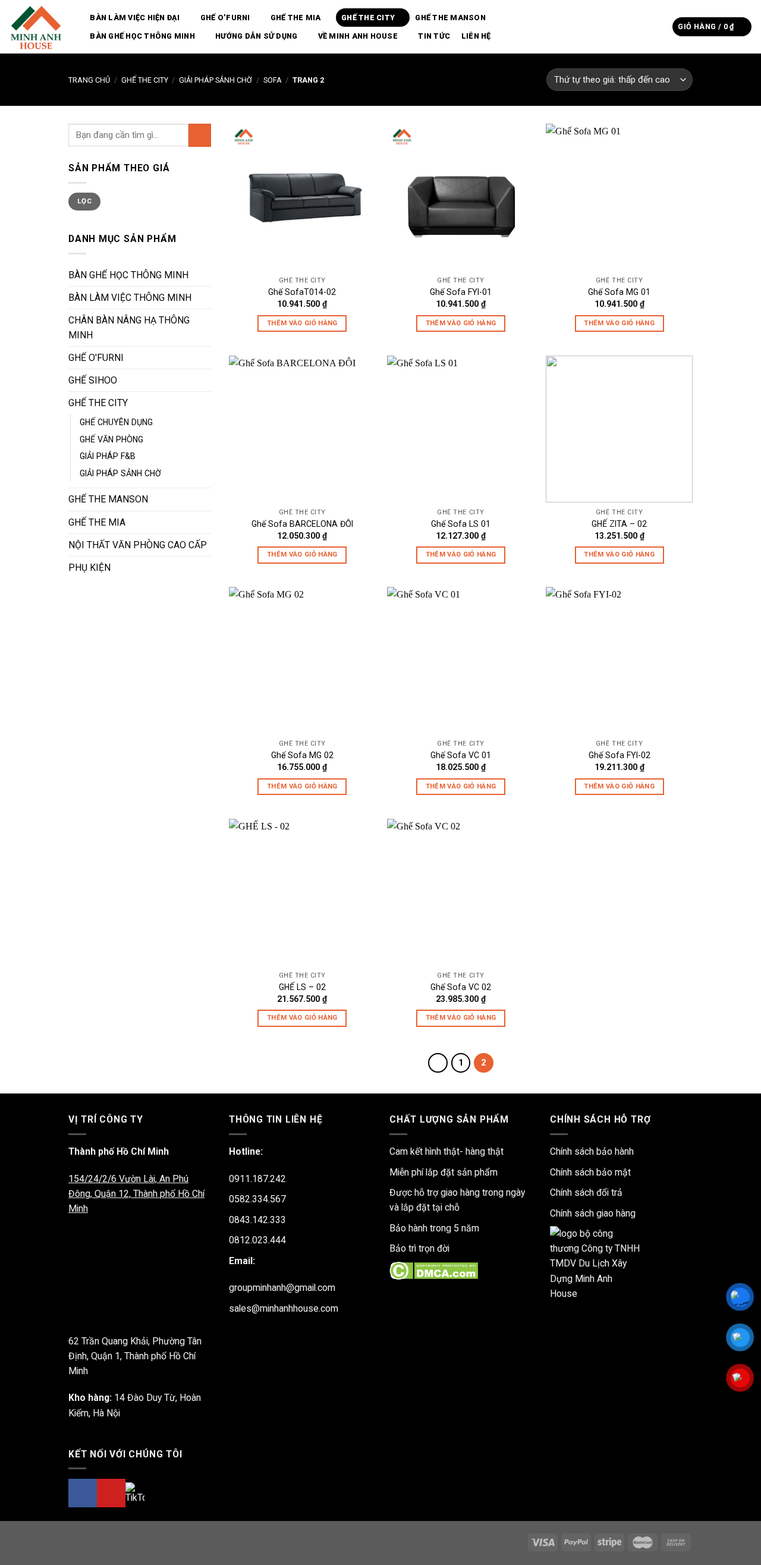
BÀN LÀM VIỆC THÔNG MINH (129, 297)
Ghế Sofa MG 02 (302, 755)
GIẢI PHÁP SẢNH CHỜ (215, 80)
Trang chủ (89, 80)
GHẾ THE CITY (368, 17)
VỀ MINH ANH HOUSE (358, 36)
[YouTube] (111, 1493)
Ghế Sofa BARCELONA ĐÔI (302, 524)
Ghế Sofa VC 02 (460, 987)
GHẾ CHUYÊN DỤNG (116, 422)
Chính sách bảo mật (590, 1172)
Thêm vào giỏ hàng (302, 323)
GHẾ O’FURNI (225, 17)
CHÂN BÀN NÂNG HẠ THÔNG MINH (129, 328)
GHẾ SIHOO (92, 380)
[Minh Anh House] (38, 27)
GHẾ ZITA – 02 (619, 524)
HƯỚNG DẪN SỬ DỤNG (256, 36)
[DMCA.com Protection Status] (433, 1269)
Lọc (84, 201)
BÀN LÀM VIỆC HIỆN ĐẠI (135, 17)
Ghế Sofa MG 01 (619, 292)
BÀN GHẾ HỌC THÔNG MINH (142, 36)
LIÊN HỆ (476, 36)
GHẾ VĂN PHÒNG (111, 439)
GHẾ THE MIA (296, 17)
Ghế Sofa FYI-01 (461, 292)
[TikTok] (134, 1493)
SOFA (272, 80)
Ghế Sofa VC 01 (460, 755)
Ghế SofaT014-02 (302, 292)
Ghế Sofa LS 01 (460, 524)
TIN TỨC (434, 36)
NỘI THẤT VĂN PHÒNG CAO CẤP (137, 545)
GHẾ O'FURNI (96, 357)
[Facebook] (82, 1493)
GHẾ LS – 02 (302, 987)
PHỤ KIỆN (89, 567)
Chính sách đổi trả (586, 1192)
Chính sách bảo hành (592, 1151)
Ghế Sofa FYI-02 (619, 755)
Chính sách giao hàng (593, 1213)
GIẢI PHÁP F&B (108, 456)
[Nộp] (659, 26)
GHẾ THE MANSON (450, 17)
